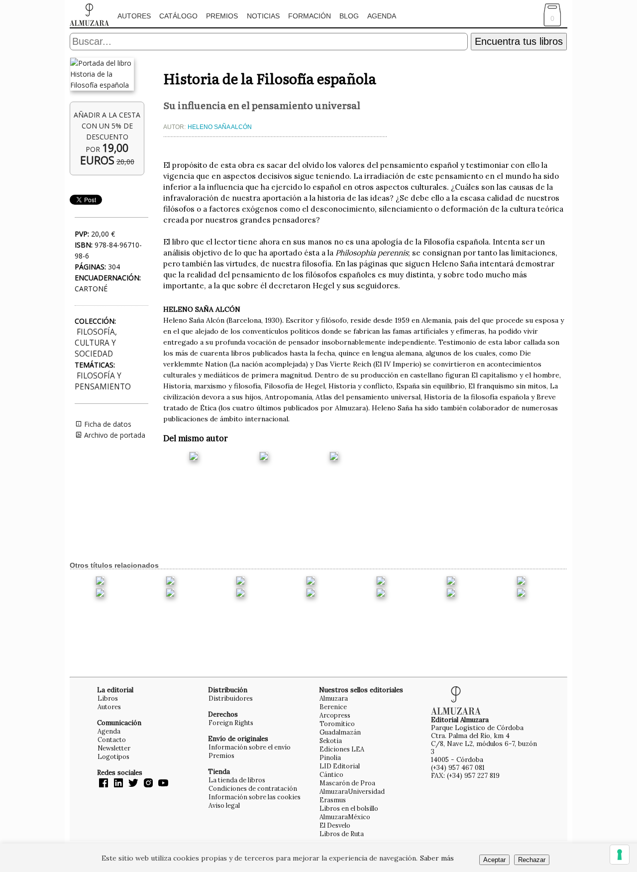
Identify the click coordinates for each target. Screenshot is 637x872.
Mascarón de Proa (347, 783)
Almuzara (333, 698)
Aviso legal (224, 805)
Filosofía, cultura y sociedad (96, 343)
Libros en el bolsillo (348, 808)
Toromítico (337, 724)
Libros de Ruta (341, 834)
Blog (349, 16)
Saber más (437, 858)
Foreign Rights (231, 723)
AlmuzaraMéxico (344, 817)
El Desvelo (334, 825)
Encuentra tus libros (519, 41)
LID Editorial (339, 766)
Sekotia (330, 741)
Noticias (263, 16)
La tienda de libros (237, 780)
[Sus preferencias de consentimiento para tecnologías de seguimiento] (619, 854)
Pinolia (330, 757)
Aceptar (494, 860)
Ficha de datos (106, 424)
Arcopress (334, 715)
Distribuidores (231, 698)
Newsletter (114, 748)
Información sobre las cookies (255, 797)
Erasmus (332, 800)
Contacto (112, 740)
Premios (222, 16)
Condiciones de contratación (253, 788)
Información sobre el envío (250, 747)
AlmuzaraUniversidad (352, 791)
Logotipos (113, 756)
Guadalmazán (340, 732)
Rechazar (531, 860)
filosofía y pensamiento (103, 381)
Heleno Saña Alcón (220, 127)
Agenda (381, 16)
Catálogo (178, 16)
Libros (108, 698)
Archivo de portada (113, 435)
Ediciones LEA (341, 749)
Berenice (333, 707)
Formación (309, 16)
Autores (134, 16)
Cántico (331, 774)
